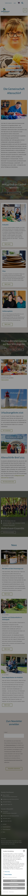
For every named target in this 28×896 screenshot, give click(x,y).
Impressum (11, 891)
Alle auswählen (14, 888)
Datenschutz (5, 891)
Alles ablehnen (14, 880)
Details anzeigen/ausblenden (11, 877)
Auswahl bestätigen (14, 884)
